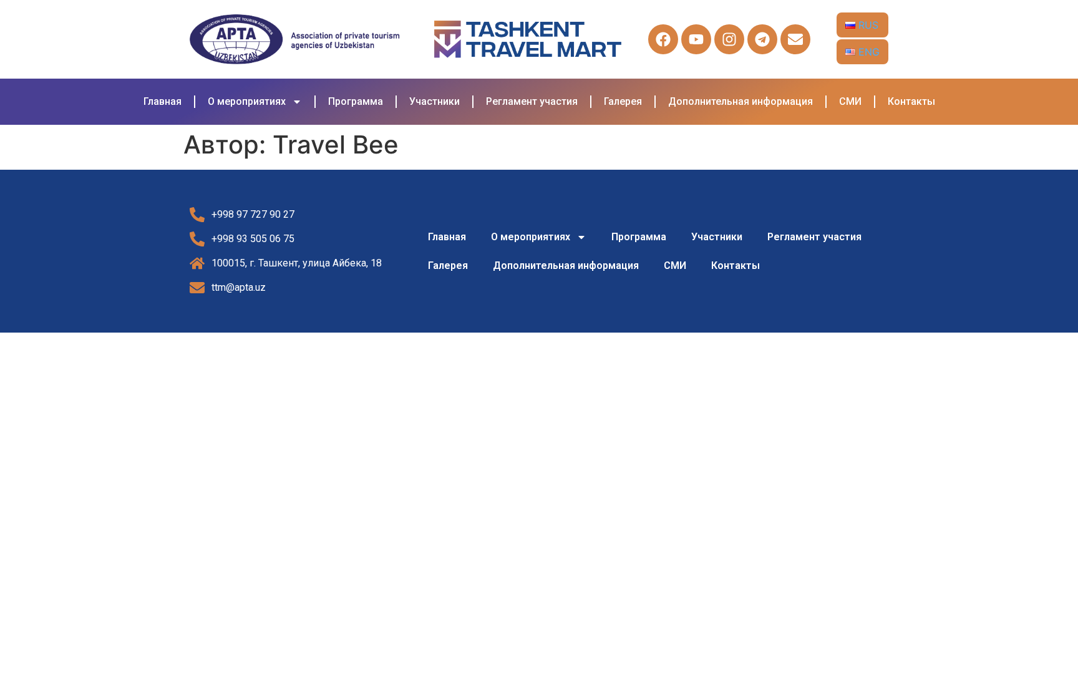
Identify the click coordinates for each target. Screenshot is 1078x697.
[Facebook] (663, 39)
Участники (434, 101)
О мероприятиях (247, 101)
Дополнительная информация (740, 101)
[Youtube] (696, 39)
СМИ (850, 101)
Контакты (911, 101)
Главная (162, 101)
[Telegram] (762, 39)
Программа (355, 101)
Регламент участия (532, 101)
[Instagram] (729, 39)
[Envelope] (795, 39)
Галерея (623, 101)
